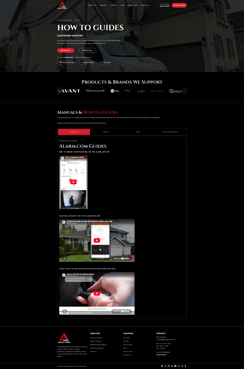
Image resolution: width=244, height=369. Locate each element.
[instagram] (168, 366)
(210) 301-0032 (164, 6)
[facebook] (165, 366)
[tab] (74, 132)
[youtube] (175, 366)
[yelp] (182, 366)
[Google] (162, 366)
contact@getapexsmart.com (165, 339)
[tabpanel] (122, 227)
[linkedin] (172, 366)
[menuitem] (92, 5)
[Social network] (185, 366)
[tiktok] (178, 366)
